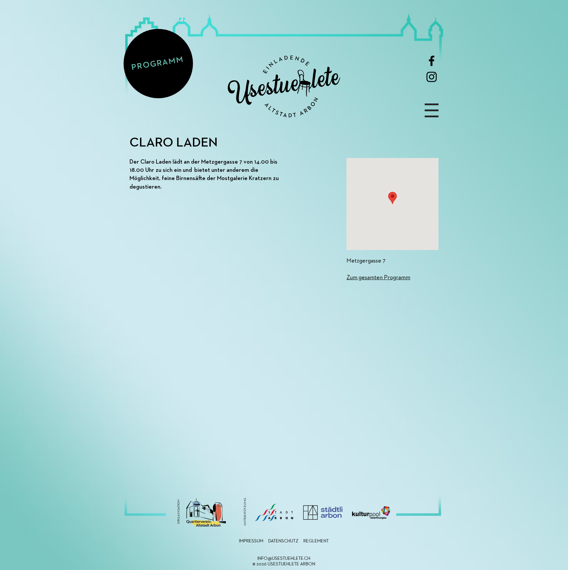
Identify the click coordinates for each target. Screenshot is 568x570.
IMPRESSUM (251, 541)
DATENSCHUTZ (283, 541)
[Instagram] (431, 77)
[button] (431, 110)
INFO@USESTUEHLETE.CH (283, 558)
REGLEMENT (316, 541)
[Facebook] (431, 61)
